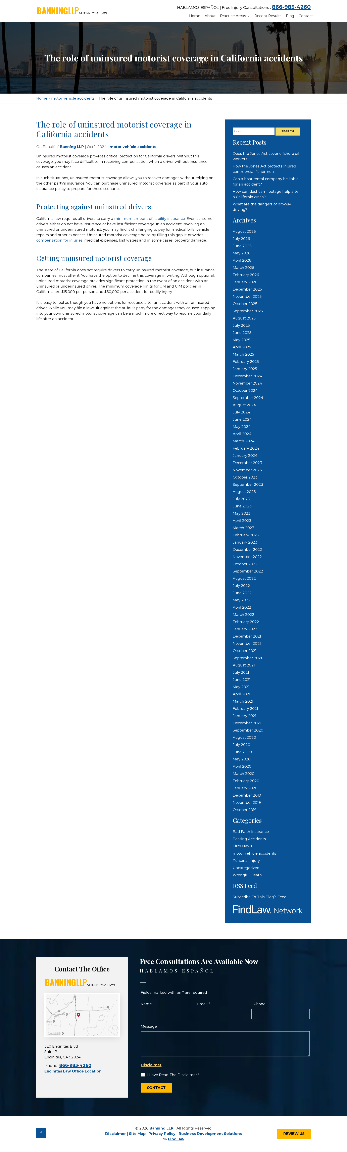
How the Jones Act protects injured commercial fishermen (264, 169)
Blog (290, 16)
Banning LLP (72, 147)
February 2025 (246, 361)
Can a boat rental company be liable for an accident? (266, 182)
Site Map (137, 1134)
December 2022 (247, 549)
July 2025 (241, 325)
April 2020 (242, 766)
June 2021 (242, 680)
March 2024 (243, 441)
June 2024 (242, 419)
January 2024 (245, 455)
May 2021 (241, 687)
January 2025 (245, 369)
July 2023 (241, 499)
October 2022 (245, 564)
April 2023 (242, 520)
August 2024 (244, 405)
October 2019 (244, 810)
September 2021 (247, 658)
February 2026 (246, 275)
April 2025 (242, 347)
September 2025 (248, 311)
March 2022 (243, 614)
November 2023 (247, 470)
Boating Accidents (249, 839)
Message (149, 1026)
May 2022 (241, 600)
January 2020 (245, 788)
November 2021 (247, 643)
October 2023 (245, 477)
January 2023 (245, 542)
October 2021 (244, 651)
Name (146, 1004)
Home (194, 16)
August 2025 (244, 318)
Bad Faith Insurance (251, 832)
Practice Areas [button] (233, 16)
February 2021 (245, 708)
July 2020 (241, 745)
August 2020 (244, 737)
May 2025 (241, 340)
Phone (259, 1004)
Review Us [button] (294, 1134)
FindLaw (176, 1139)
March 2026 (243, 267)
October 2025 (245, 304)
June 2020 (242, 752)
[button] (342, 1122)
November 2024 (247, 383)
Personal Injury (246, 860)
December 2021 (247, 636)
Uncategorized (246, 868)
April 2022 (242, 607)
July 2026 (241, 239)
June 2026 (242, 246)
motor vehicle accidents (133, 147)
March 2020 (243, 773)
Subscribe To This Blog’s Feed (260, 897)
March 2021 (243, 701)
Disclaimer (151, 1065)
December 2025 (247, 289)
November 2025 (247, 296)
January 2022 (245, 629)
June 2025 (242, 333)
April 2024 (242, 434)
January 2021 (244, 716)
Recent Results (268, 16)
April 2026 (242, 260)
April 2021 (241, 694)
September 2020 (248, 730)
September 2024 (248, 398)
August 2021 (244, 665)
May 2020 (242, 759)
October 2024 (245, 390)
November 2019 (247, 802)
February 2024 (246, 448)
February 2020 (246, 781)
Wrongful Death (247, 875)
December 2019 (247, 795)
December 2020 (247, 723)
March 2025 (243, 354)
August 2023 (244, 492)
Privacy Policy (162, 1134)
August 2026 (244, 231)
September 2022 (248, 571)
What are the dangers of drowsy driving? (262, 207)
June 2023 (242, 506)
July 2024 (241, 412)
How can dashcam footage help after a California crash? (266, 194)
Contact (306, 16)
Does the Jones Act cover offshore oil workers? (266, 156)
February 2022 (246, 622)
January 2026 (245, 282)
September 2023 (248, 484)
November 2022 (247, 557)
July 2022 (241, 586)
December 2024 (247, 376)
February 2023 (246, 535)
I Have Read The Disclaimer (173, 1075)
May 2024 (242, 426)
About (210, 16)
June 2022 (242, 593)
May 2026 (241, 253)
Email (203, 1004)
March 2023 (243, 528)
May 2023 (241, 513)
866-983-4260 (291, 7)
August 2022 (244, 578)
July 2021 (241, 672)
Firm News (242, 846)
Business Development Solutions (210, 1134)
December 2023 (247, 463)
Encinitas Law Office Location (72, 1071)
